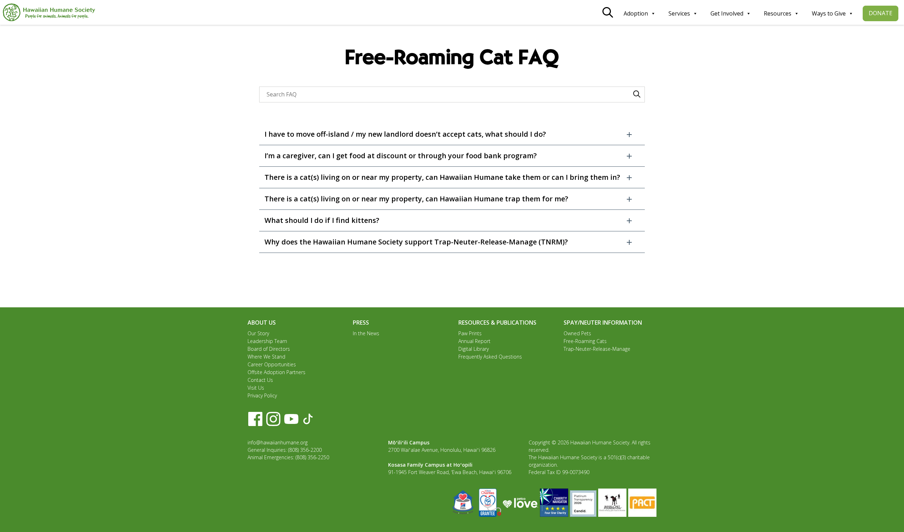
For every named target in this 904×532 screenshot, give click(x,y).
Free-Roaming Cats (585, 341)
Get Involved (726, 13)
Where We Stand (266, 356)
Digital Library (473, 348)
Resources (777, 13)
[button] (451, 134)
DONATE (880, 13)
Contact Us (260, 380)
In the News (366, 333)
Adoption (636, 13)
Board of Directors (269, 348)
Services (679, 13)
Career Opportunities (272, 364)
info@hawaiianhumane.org (278, 442)
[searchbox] (451, 94)
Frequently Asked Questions (490, 356)
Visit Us (256, 387)
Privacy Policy (262, 395)
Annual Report (474, 341)
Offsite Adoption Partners (276, 372)
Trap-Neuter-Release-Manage (597, 348)
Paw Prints (470, 333)
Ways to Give (829, 13)
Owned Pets (577, 333)
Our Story (258, 333)
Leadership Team (267, 341)
